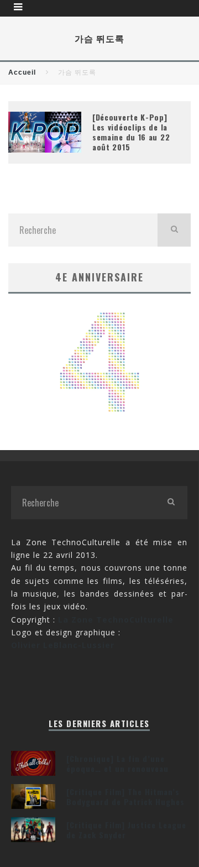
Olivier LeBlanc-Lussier (62, 645)
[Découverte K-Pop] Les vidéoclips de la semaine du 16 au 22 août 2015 (131, 132)
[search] (174, 230)
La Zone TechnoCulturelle (116, 619)
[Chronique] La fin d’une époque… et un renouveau (117, 763)
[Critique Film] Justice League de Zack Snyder (126, 829)
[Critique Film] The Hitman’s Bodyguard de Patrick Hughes (125, 796)
